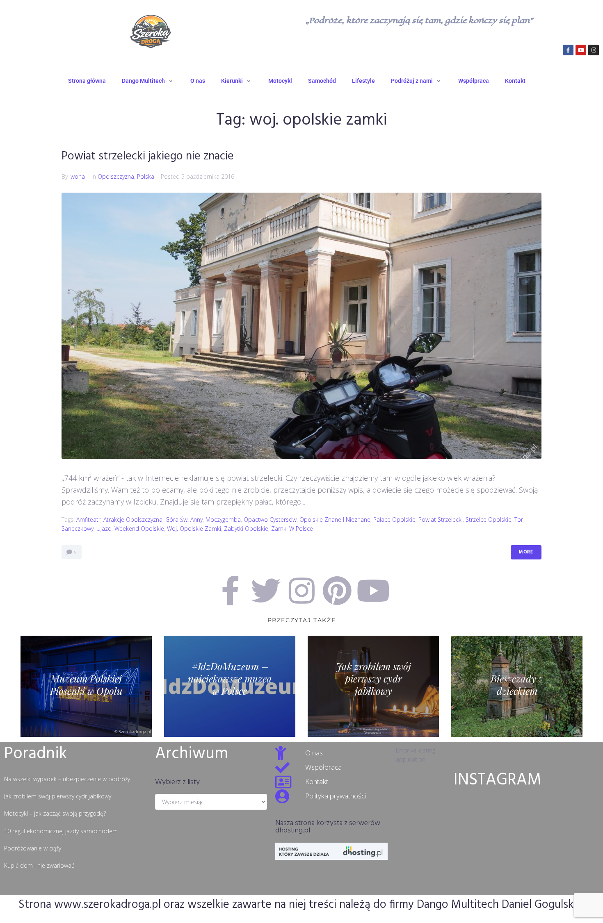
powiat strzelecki (440, 519)
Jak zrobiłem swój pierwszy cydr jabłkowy (57, 796)
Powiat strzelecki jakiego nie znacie (148, 156)
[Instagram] (593, 50)
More (526, 552)
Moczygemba (223, 519)
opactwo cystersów (270, 519)
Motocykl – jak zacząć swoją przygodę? (55, 813)
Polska (145, 176)
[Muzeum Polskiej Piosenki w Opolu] (86, 686)
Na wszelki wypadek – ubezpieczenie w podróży (67, 779)
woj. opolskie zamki (194, 528)
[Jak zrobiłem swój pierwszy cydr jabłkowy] (373, 686)
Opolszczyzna (116, 176)
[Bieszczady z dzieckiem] (516, 686)
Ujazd (104, 528)
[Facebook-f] (568, 50)
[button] (148, 80)
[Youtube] (581, 50)
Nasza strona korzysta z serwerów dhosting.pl (327, 827)
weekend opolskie (139, 528)
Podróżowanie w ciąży (32, 848)
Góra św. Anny (184, 519)
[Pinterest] (337, 590)
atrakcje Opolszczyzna (132, 519)
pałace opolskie (394, 519)
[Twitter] (266, 590)
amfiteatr (88, 519)
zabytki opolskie (246, 528)
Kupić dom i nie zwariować (39, 865)
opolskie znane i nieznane (334, 519)
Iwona (77, 176)
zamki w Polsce (292, 528)
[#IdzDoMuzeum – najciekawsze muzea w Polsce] (229, 686)
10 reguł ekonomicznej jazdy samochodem (61, 831)
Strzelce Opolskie (489, 519)
